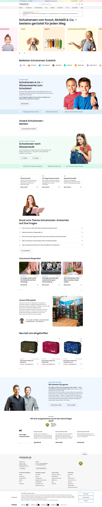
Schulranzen (29, 7)
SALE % (67, 7)
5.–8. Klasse (35, 158)
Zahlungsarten (55, 476)
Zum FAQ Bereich (25, 250)
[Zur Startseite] (28, 4)
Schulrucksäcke (38, 7)
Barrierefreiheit (71, 485)
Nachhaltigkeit (38, 481)
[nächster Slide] (82, 60)
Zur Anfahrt (22, 468)
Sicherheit (54, 483)
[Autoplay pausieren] (19, 53)
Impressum (70, 474)
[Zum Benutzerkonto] (82, 4)
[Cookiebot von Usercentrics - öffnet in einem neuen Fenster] (14, 505)
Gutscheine (75, 7)
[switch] (37, 505)
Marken (21, 7)
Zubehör (52, 7)
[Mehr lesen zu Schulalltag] (73, 274)
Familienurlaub (38, 478)
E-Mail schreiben (71, 405)
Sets (46, 7)
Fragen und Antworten (56, 478)
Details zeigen (63, 504)
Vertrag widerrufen (72, 480)
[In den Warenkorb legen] (38, 341)
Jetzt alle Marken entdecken (28, 129)
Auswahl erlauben (86, 497)
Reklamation (54, 480)
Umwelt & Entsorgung (72, 487)
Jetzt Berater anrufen (56, 405)
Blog (82, 7)
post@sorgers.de (42, 464)
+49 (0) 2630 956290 (43, 463)
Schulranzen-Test (39, 483)
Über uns (37, 476)
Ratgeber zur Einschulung (40, 480)
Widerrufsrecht (71, 478)
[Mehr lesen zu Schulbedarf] (51, 274)
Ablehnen (86, 500)
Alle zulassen (85, 493)
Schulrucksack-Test (39, 485)
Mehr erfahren (25, 103)
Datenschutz (70, 483)
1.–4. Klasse (24, 158)
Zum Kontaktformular (41, 468)
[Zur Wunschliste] (77, 4)
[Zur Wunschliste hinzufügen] (38, 339)
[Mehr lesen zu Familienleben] (29, 274)
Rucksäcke (60, 7)
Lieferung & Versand (56, 474)
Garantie (70, 481)
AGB (69, 476)
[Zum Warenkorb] (79, 4)
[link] (29, 351)
